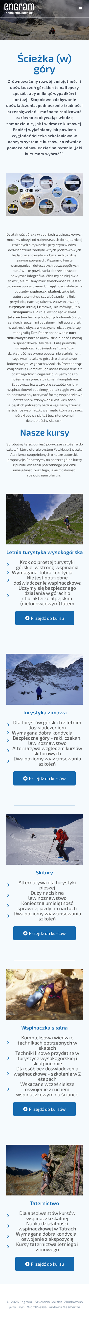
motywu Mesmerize (64, 1307)
